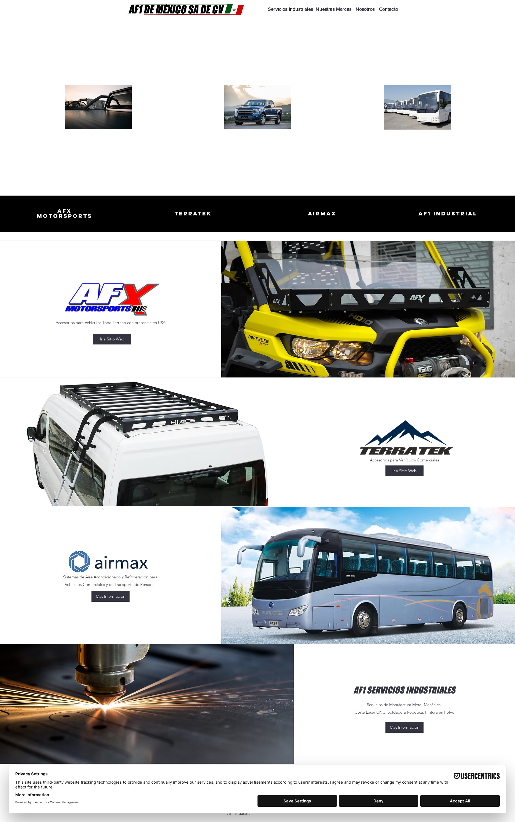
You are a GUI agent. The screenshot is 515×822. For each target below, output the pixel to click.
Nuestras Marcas (335, 9)
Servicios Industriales (292, 9)
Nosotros (365, 9)
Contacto (388, 9)
